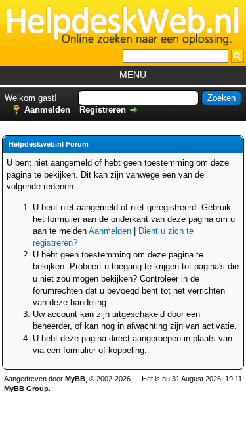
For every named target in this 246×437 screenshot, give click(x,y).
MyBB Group (26, 388)
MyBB (75, 379)
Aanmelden (47, 110)
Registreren (102, 110)
